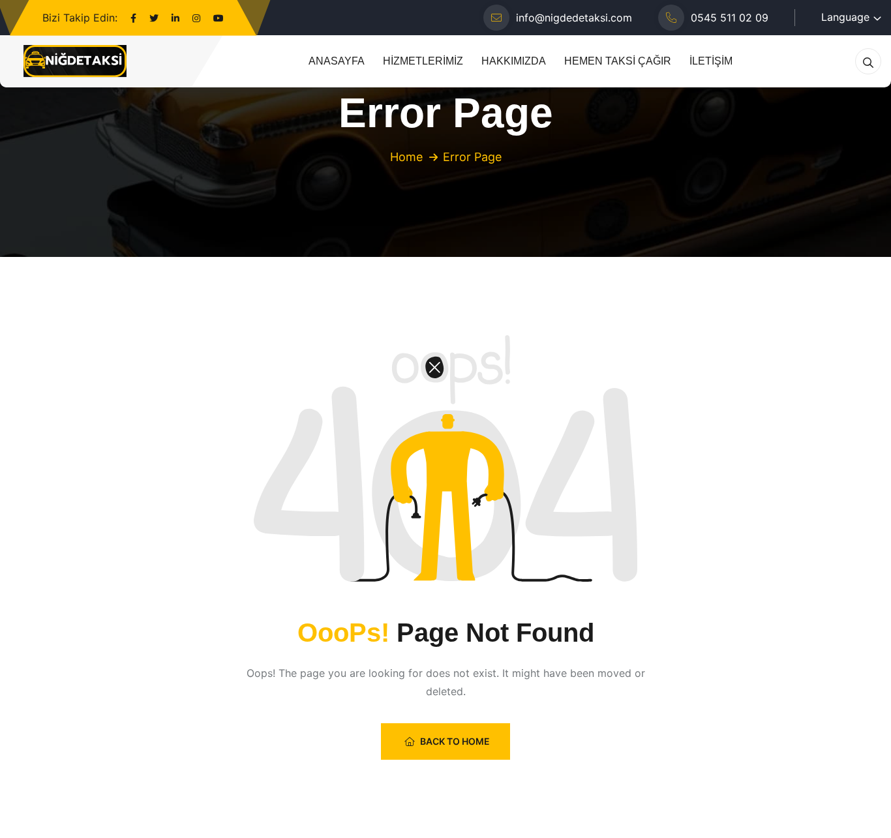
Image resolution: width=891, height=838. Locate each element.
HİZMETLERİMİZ (423, 61)
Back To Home (455, 741)
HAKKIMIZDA (513, 61)
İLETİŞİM (710, 61)
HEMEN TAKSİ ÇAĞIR (617, 61)
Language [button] (845, 16)
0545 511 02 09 (729, 17)
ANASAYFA (337, 61)
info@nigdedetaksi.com (574, 17)
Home (406, 157)
